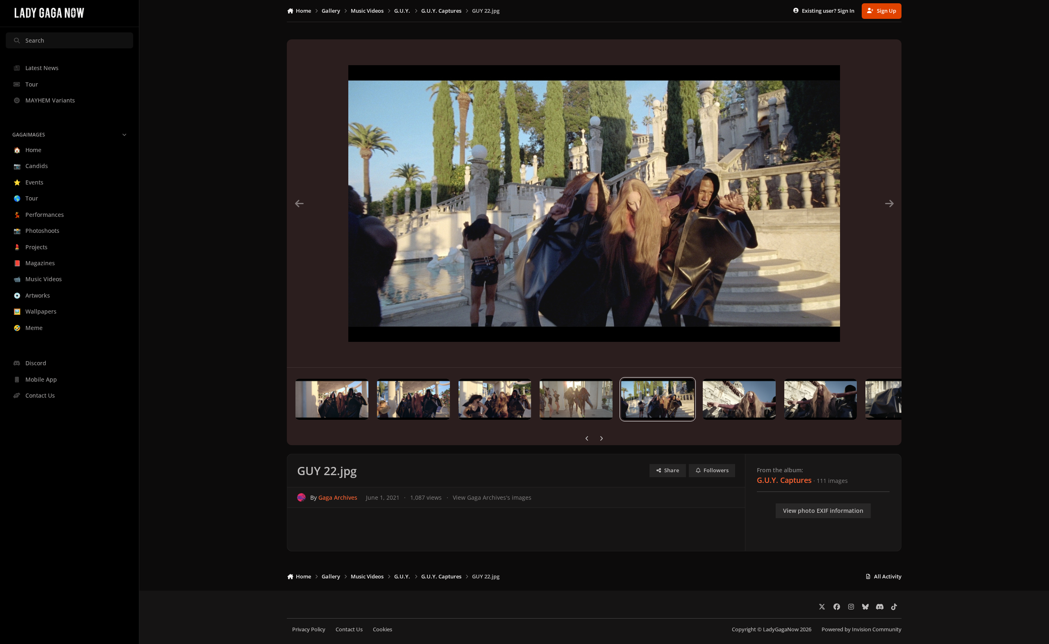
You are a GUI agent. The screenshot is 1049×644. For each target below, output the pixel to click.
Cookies (382, 629)
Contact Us (349, 629)
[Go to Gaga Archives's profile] (301, 497)
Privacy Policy (308, 629)
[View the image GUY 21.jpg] (739, 399)
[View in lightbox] (594, 203)
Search (34, 40)
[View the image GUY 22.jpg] (657, 399)
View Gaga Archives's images (492, 497)
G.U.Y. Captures (784, 480)
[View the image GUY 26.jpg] (331, 399)
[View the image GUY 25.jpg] (413, 399)
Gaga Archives (337, 497)
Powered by (861, 629)
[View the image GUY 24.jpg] (495, 399)
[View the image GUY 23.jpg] (576, 399)
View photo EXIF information (823, 510)
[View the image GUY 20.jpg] (820, 399)
